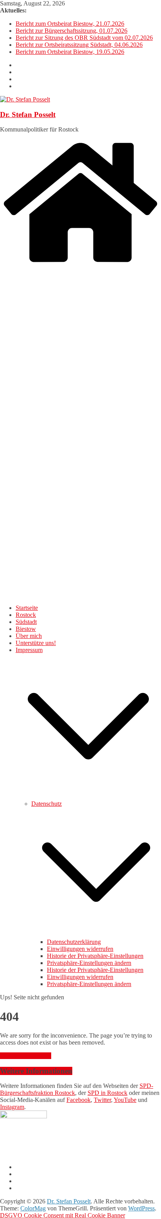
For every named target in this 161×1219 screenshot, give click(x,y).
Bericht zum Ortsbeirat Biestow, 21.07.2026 (70, 23)
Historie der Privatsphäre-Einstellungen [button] (95, 955)
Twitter (102, 1099)
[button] (88, 796)
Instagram (12, 1106)
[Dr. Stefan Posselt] (80, 263)
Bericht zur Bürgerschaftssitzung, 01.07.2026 (71, 30)
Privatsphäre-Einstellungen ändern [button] (89, 963)
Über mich (29, 636)
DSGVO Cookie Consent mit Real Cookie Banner (62, 1215)
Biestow (26, 628)
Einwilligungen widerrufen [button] (80, 948)
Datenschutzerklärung (74, 941)
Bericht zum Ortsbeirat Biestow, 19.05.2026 (70, 51)
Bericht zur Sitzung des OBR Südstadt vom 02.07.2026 (84, 37)
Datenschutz (46, 803)
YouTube (125, 1099)
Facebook (78, 1099)
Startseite (27, 607)
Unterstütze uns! (36, 643)
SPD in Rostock (107, 1092)
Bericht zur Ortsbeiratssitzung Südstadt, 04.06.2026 (79, 44)
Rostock (26, 614)
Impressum (29, 650)
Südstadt (26, 621)
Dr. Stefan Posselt (27, 114)
